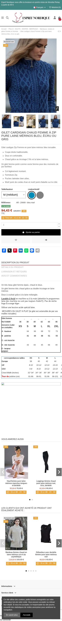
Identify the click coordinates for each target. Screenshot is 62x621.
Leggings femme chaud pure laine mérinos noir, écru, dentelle (46, 483)
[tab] (31, 279)
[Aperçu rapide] (20, 478)
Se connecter (5, 620)
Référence (5, 203)
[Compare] (16, 478)
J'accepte (26, 615)
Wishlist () (56, 7)
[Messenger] (32, 251)
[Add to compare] (46, 240)
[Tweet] (10, 251)
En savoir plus (12, 615)
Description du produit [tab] (15, 262)
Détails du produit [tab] (12, 267)
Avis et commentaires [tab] (14, 276)
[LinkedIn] (21, 251)
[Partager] (4, 251)
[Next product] (60, 31)
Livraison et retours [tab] (14, 271)
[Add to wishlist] (15, 240)
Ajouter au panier (33, 232)
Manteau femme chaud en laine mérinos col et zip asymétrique (16, 554)
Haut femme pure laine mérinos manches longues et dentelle (16, 483)
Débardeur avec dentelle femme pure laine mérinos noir (46, 554)
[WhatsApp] (26, 251)
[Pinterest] (15, 251)
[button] (29, 499)
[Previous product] (58, 31)
